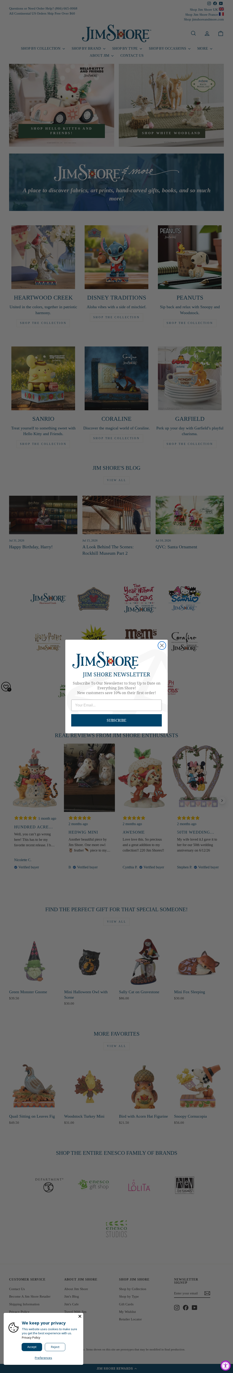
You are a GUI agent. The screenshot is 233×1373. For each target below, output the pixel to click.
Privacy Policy (31, 1337)
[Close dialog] (162, 645)
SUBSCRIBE (116, 720)
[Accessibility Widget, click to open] (225, 1365)
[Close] (80, 1316)
